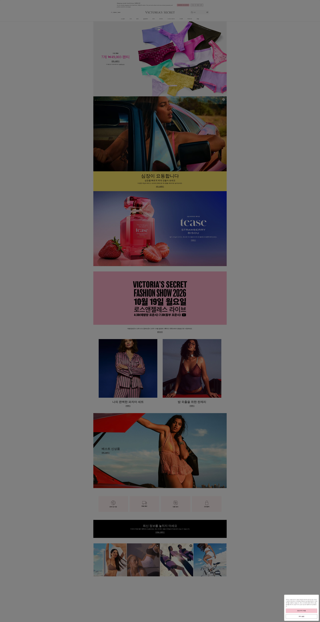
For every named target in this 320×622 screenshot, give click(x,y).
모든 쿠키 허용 (301, 610)
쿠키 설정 (301, 616)
